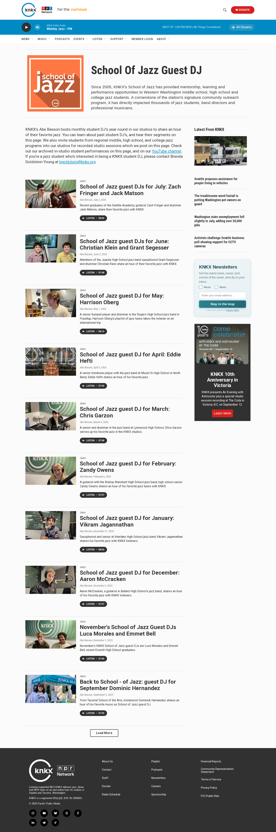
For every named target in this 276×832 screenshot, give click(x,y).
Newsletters (158, 778)
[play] (26, 27)
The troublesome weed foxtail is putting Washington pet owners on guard (217, 200)
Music (42, 39)
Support (117, 39)
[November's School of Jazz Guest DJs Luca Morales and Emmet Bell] (50, 634)
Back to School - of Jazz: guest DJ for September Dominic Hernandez (128, 685)
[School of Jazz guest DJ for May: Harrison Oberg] (50, 303)
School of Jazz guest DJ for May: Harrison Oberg (122, 298)
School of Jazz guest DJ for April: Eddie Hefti (130, 357)
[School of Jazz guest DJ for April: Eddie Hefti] (50, 362)
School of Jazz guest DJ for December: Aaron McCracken (129, 575)
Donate (244, 9)
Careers (156, 786)
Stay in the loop (222, 304)
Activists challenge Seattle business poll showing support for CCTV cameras (219, 242)
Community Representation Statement (217, 770)
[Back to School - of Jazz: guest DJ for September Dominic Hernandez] (50, 689)
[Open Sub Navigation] (32, 39)
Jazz (83, 181)
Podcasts (62, 39)
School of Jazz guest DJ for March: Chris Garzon (125, 412)
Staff (105, 778)
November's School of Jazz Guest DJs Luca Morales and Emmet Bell (128, 630)
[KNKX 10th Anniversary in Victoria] (222, 345)
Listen (97, 39)
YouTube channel (166, 151)
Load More (104, 733)
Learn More (222, 413)
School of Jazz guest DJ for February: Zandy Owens (128, 466)
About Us (107, 761)
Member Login (142, 39)
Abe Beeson (86, 199)
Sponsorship (158, 794)
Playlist (155, 761)
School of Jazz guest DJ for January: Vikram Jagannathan (127, 521)
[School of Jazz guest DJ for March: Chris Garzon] (50, 416)
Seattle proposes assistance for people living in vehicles (216, 181)
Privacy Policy (232, 310)
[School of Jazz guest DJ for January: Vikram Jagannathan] (50, 525)
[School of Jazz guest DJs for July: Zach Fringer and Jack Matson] (50, 194)
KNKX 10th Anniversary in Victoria (222, 379)
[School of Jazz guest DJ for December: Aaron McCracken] (50, 580)
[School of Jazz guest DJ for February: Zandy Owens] (50, 471)
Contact (106, 769)
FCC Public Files (210, 796)
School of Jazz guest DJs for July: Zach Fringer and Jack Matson (130, 189)
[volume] (37, 27)
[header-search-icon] (224, 10)
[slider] (43, 27)
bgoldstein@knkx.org (77, 162)
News (26, 39)
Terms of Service (211, 779)
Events (79, 39)
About (161, 39)
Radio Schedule (111, 794)
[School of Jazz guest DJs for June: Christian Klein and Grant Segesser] (50, 248)
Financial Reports (211, 761)
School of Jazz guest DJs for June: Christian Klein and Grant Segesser (124, 244)
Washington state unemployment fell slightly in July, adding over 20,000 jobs (219, 221)
